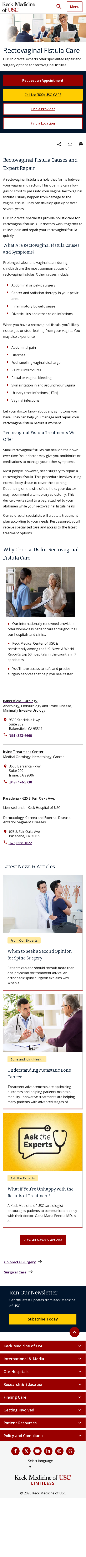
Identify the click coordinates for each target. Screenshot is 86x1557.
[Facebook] (15, 1451)
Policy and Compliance (43, 1435)
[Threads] (70, 1451)
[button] (60, 6)
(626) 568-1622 (20, 843)
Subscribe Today (43, 1319)
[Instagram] (59, 1451)
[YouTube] (37, 1451)
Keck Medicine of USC (43, 1346)
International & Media (43, 1359)
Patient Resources (43, 1423)
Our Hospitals (43, 1371)
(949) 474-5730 (20, 782)
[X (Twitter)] (26, 1451)
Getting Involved (43, 1410)
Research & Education (43, 1384)
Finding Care (43, 1397)
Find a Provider (43, 109)
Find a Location (43, 123)
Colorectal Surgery (23, 1261)
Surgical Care (18, 1272)
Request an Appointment (43, 80)
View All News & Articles (43, 1240)
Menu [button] (74, 6)
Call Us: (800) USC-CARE (43, 94)
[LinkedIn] (48, 1451)
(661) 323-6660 (20, 735)
